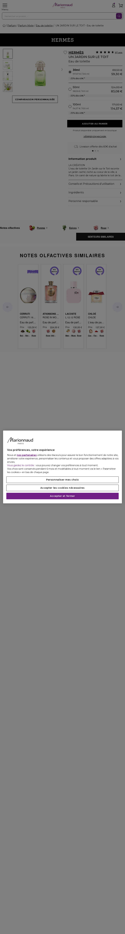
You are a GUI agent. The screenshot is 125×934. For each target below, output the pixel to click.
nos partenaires (27, 455)
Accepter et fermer (62, 496)
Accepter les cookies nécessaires (62, 488)
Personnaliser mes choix (62, 479)
